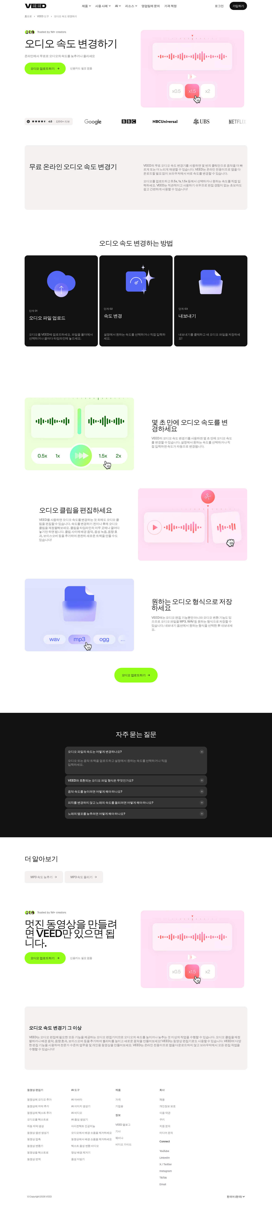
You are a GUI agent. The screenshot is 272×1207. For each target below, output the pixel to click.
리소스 (129, 6)
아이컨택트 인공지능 (83, 1126)
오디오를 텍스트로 (37, 1119)
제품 (85, 6)
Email (162, 1184)
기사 (118, 1131)
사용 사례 (101, 6)
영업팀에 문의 (151, 6)
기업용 (119, 1106)
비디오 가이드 (123, 1144)
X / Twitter (165, 1164)
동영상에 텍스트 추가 (39, 1112)
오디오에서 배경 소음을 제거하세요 (91, 1132)
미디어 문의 (166, 1132)
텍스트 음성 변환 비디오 (85, 1146)
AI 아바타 (76, 1099)
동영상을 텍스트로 (37, 1152)
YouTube (164, 1151)
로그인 (219, 6)
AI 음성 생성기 (79, 1119)
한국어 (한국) (234, 1196)
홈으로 (28, 16)
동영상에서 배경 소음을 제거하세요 (91, 1139)
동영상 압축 (34, 1139)
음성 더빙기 (78, 1159)
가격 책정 (170, 6)
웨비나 (119, 1138)
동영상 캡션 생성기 (38, 1132)
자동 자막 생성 (35, 1126)
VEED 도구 (43, 16)
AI (116, 6)
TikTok (163, 1177)
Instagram (165, 1171)
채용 (162, 1099)
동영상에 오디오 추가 (39, 1099)
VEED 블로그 (122, 1124)
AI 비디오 (76, 1112)
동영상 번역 (34, 1159)
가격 (118, 1099)
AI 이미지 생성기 (80, 1106)
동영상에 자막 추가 (38, 1106)
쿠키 (162, 1119)
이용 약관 (164, 1112)
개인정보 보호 (167, 1106)
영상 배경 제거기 (80, 1152)
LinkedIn (164, 1157)
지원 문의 (164, 1126)
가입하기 (238, 6)
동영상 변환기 (35, 1146)
